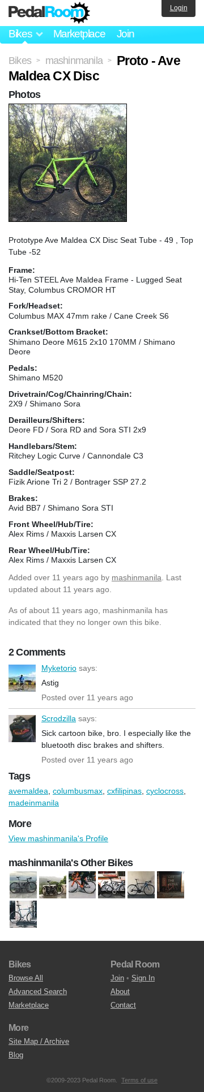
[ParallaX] (52, 885)
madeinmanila (33, 802)
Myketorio (22, 678)
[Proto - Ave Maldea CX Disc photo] (69, 109)
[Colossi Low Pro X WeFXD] (111, 885)
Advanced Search (37, 991)
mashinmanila (137, 577)
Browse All (25, 978)
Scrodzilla (22, 728)
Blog (15, 1055)
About (120, 991)
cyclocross (165, 790)
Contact (123, 1005)
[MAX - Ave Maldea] (23, 885)
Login (179, 8)
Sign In (143, 978)
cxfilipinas (124, 790)
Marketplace (79, 34)
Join (125, 34)
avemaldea (28, 790)
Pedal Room (49, 13)
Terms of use (139, 1080)
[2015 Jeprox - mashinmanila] (82, 885)
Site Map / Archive (38, 1041)
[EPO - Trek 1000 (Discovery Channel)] (141, 885)
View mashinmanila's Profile (58, 838)
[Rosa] (23, 914)
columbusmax (78, 790)
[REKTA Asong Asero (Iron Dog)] (170, 885)
